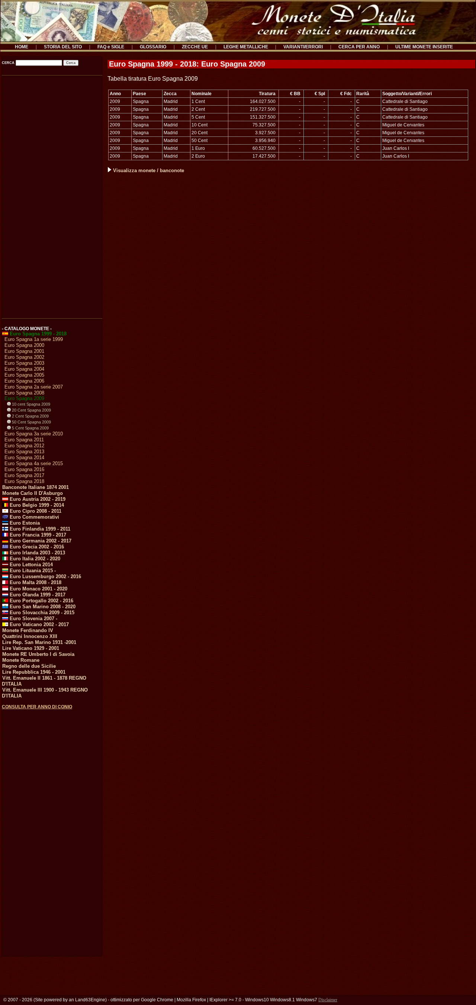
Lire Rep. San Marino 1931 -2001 (39, 642)
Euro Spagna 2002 (24, 357)
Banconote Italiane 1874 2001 (35, 487)
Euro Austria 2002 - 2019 (36, 499)
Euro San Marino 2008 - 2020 (41, 606)
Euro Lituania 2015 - (32, 570)
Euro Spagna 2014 (24, 457)
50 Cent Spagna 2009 (31, 422)
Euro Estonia (24, 523)
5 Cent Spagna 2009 (30, 428)
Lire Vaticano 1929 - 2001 (30, 648)
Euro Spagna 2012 (24, 445)
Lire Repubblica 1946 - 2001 (33, 672)
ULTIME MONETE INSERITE (424, 46)
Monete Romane (20, 660)
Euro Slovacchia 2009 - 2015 (41, 612)
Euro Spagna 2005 (24, 375)
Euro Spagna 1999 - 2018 (37, 333)
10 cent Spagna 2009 (30, 404)
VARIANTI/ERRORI (303, 46)
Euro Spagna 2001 (24, 351)
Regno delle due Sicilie (29, 666)
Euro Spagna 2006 (24, 381)
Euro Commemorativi (33, 517)
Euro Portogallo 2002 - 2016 (40, 600)
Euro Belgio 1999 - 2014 (36, 505)
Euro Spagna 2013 (24, 451)
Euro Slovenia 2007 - (32, 618)
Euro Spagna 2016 (24, 469)
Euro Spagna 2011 (24, 439)
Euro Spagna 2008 (24, 393)
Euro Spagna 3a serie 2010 (33, 434)
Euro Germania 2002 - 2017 (39, 541)
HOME (21, 46)
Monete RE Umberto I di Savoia (38, 654)
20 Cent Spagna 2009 (31, 410)
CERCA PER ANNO (359, 46)
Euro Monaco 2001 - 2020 (37, 589)
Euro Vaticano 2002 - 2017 (38, 624)
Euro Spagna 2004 (24, 369)
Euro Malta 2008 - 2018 (34, 582)
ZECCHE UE (195, 46)
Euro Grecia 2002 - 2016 (36, 547)
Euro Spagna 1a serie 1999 (33, 339)
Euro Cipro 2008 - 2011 (34, 511)
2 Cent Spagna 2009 (30, 416)
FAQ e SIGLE (110, 46)
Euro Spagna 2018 (24, 481)
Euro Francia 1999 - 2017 (37, 535)
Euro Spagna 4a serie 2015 (33, 463)
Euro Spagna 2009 (24, 398)
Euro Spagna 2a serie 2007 (33, 387)
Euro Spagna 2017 (24, 475)
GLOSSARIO (153, 46)
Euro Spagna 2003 (24, 363)
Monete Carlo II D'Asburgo (32, 493)
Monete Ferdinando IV (27, 630)
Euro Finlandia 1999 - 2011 (39, 529)
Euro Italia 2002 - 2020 (34, 558)
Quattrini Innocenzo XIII (29, 636)
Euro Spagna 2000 (24, 345)
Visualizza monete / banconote (148, 170)
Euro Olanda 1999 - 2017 (36, 594)
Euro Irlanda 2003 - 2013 (36, 552)
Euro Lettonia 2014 (30, 564)
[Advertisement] (51, 194)
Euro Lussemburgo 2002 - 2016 (44, 576)
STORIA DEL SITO (63, 46)
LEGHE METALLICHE (245, 46)
